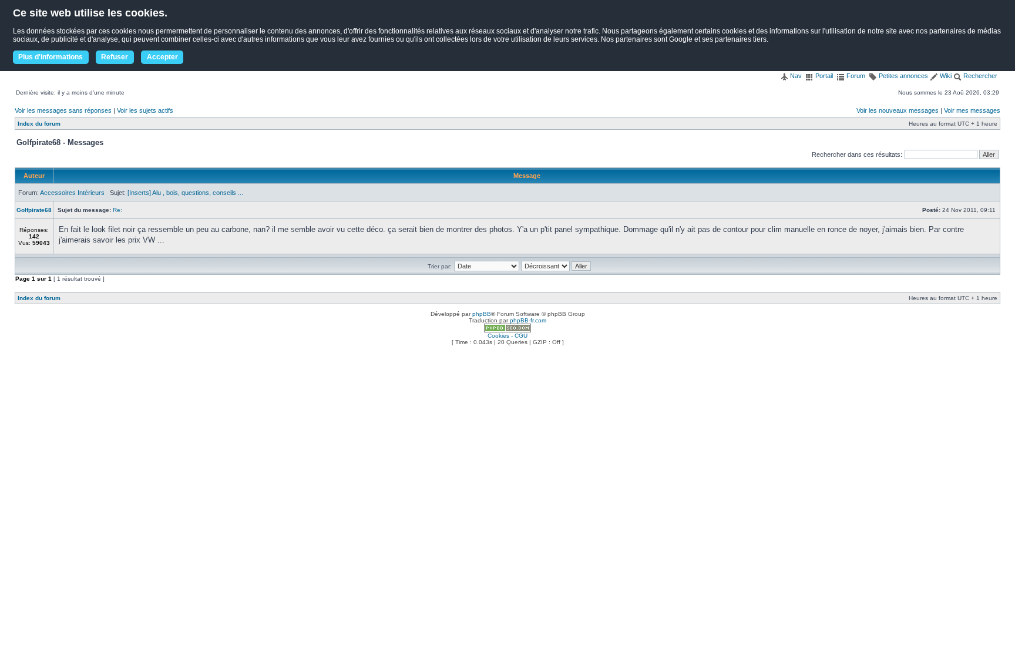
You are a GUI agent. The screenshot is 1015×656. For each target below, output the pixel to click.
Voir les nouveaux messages (897, 110)
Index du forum (39, 123)
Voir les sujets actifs (145, 110)
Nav (795, 75)
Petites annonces (902, 75)
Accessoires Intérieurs (72, 192)
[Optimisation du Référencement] (507, 330)
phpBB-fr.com (528, 320)
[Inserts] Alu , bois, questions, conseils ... (185, 192)
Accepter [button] (162, 57)
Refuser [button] (114, 57)
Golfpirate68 (34, 210)
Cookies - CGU (507, 335)
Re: (117, 210)
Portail (823, 75)
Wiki (945, 75)
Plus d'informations (50, 57)
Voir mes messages (972, 110)
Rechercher (979, 75)
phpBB (481, 314)
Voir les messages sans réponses (63, 110)
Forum (855, 75)
